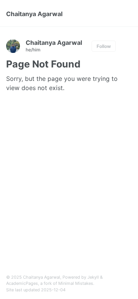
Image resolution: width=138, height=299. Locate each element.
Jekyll (93, 277)
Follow (104, 46)
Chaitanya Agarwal (34, 14)
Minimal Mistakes (75, 283)
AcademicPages (22, 283)
